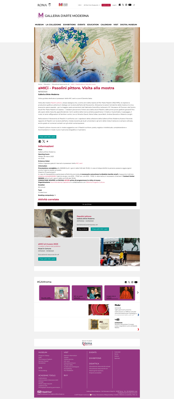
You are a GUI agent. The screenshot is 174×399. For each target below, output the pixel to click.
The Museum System (45, 359)
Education (93, 25)
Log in (114, 5)
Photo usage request (45, 383)
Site (40, 368)
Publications (42, 378)
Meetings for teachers (96, 370)
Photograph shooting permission (49, 387)
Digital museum (128, 25)
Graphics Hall (42, 385)
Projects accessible (95, 373)
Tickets (66, 357)
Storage (41, 382)
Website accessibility (125, 394)
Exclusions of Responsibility (105, 394)
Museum (39, 25)
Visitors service (68, 359)
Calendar (106, 25)
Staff (39, 357)
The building (42, 370)
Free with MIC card (47, 137)
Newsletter (42, 363)
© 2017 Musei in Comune (82, 394)
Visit (115, 25)
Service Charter (43, 361)
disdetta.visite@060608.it (47, 176)
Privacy (94, 394)
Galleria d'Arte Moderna (67, 16)
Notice (116, 356)
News (116, 354)
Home (40, 84)
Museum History (43, 355)
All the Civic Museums (91, 5)
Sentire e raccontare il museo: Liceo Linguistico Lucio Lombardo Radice (126, 325)
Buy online (82, 229)
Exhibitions (69, 25)
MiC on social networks (78, 297)
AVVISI (67, 180)
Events (81, 25)
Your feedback (68, 370)
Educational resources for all (60, 84)
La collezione (53, 25)
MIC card (67, 361)
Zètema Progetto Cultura (95, 182)
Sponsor (117, 358)
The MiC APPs (46, 298)
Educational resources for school (99, 366)
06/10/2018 (126, 311)
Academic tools (46, 375)
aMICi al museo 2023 (48, 244)
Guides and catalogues (71, 367)
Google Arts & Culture (111, 297)
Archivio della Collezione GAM (48, 380)
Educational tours (70, 363)
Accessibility (68, 368)
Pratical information (70, 355)
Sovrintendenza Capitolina (60, 182)
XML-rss (135, 394)
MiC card (79, 163)
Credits (116, 394)
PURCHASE (106, 5)
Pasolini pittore (56, 103)
